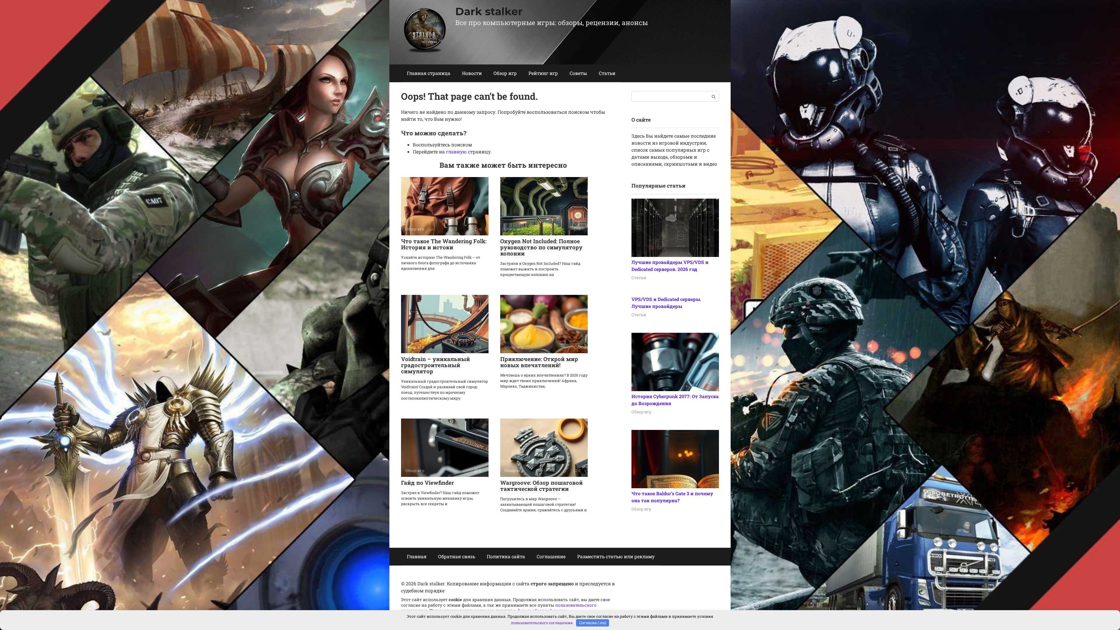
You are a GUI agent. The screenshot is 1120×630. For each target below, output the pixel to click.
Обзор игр (505, 73)
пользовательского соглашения (542, 622)
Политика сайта (506, 556)
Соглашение (551, 556)
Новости (472, 73)
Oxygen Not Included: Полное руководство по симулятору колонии (541, 247)
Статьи (607, 73)
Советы (578, 73)
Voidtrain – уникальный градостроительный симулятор (435, 365)
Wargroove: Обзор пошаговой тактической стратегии (541, 485)
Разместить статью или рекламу (615, 556)
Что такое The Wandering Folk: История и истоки (444, 244)
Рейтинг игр (543, 73)
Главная (416, 556)
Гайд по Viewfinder (427, 482)
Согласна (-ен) (592, 622)
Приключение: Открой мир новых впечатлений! (539, 362)
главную (456, 151)
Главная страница (428, 73)
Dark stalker (489, 11)
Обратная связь (456, 556)
